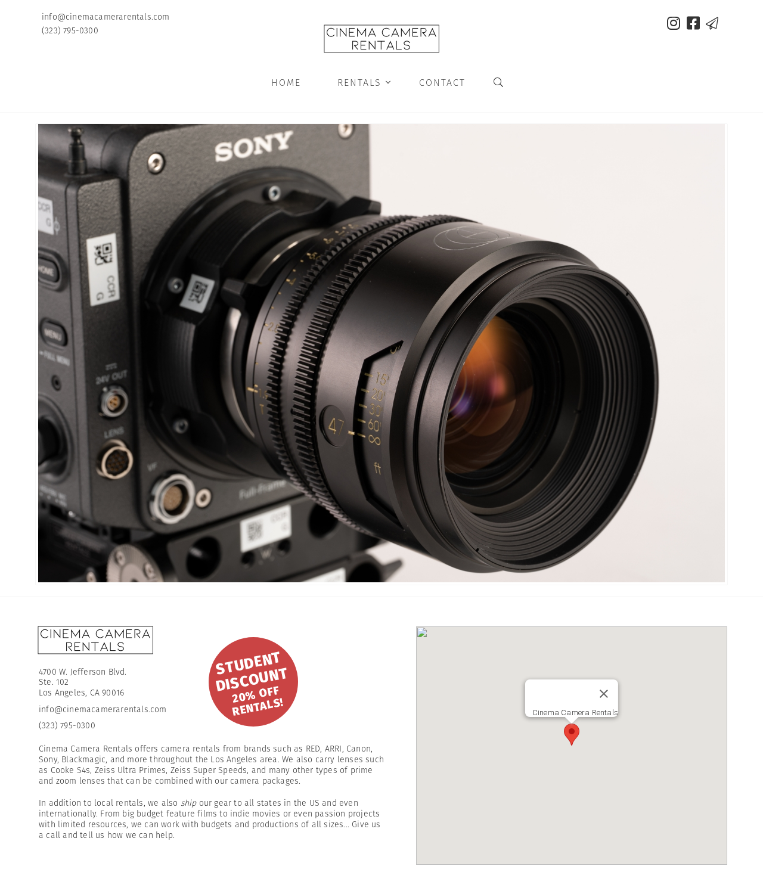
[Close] (604, 693)
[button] (571, 734)
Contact (442, 82)
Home (286, 82)
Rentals (364, 82)
